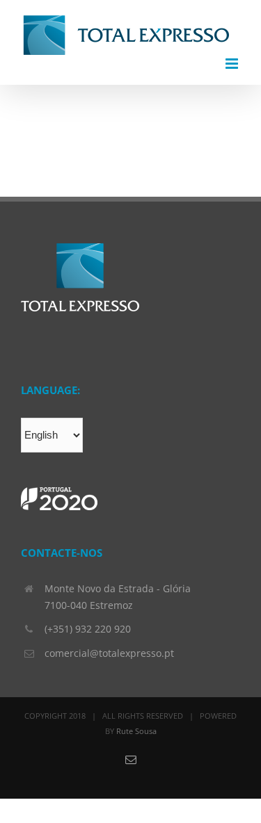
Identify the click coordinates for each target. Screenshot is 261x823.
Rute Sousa (136, 731)
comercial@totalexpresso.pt (109, 653)
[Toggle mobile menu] (233, 63)
